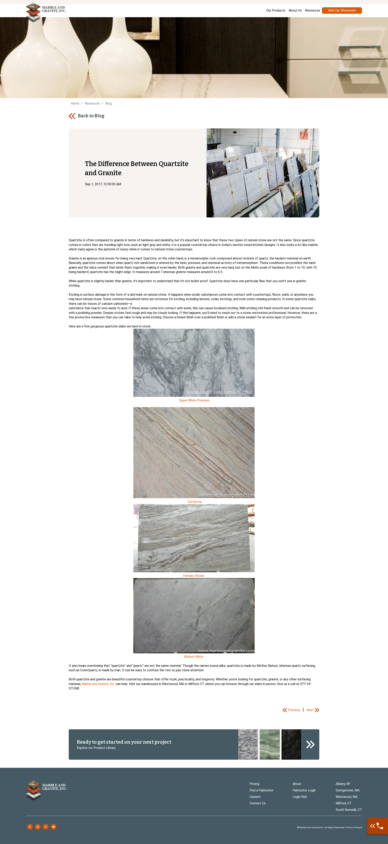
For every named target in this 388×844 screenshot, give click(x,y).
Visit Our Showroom (342, 10)
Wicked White (193, 657)
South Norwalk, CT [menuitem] (349, 810)
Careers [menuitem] (255, 797)
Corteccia (195, 502)
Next (310, 710)
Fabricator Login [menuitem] (304, 790)
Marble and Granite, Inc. (98, 684)
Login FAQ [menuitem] (300, 797)
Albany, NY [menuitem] (343, 784)
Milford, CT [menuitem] (344, 803)
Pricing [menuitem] (254, 784)
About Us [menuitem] (295, 10)
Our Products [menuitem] (275, 10)
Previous (294, 710)
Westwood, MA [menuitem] (346, 797)
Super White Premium (194, 400)
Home (75, 103)
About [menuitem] (297, 784)
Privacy (358, 827)
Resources (92, 103)
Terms (349, 827)
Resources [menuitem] (312, 10)
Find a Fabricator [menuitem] (261, 790)
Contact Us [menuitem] (258, 803)
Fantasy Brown (193, 576)
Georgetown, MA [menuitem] (348, 790)
